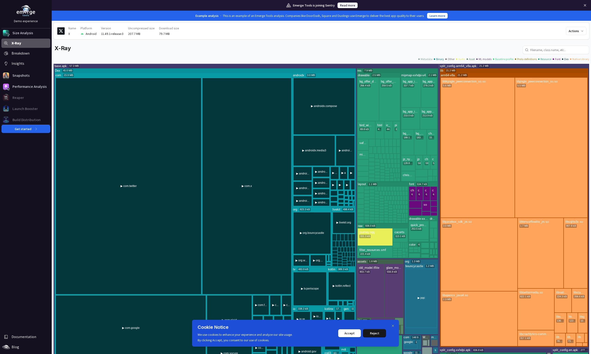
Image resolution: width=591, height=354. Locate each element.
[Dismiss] (393, 326)
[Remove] (585, 5)
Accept (349, 333)
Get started (23, 129)
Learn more (437, 16)
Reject (374, 333)
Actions (574, 31)
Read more (347, 5)
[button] (25, 33)
